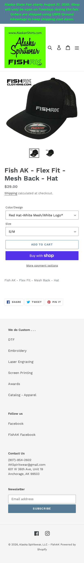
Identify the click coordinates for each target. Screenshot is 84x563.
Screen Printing (20, 373)
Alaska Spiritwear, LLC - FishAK (39, 544)
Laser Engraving (20, 362)
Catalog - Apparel (22, 395)
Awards (14, 384)
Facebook (15, 424)
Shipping (10, 193)
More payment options (42, 265)
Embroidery (17, 351)
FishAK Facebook (21, 435)
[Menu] (76, 47)
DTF (11, 340)
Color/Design (14, 207)
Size (8, 223)
